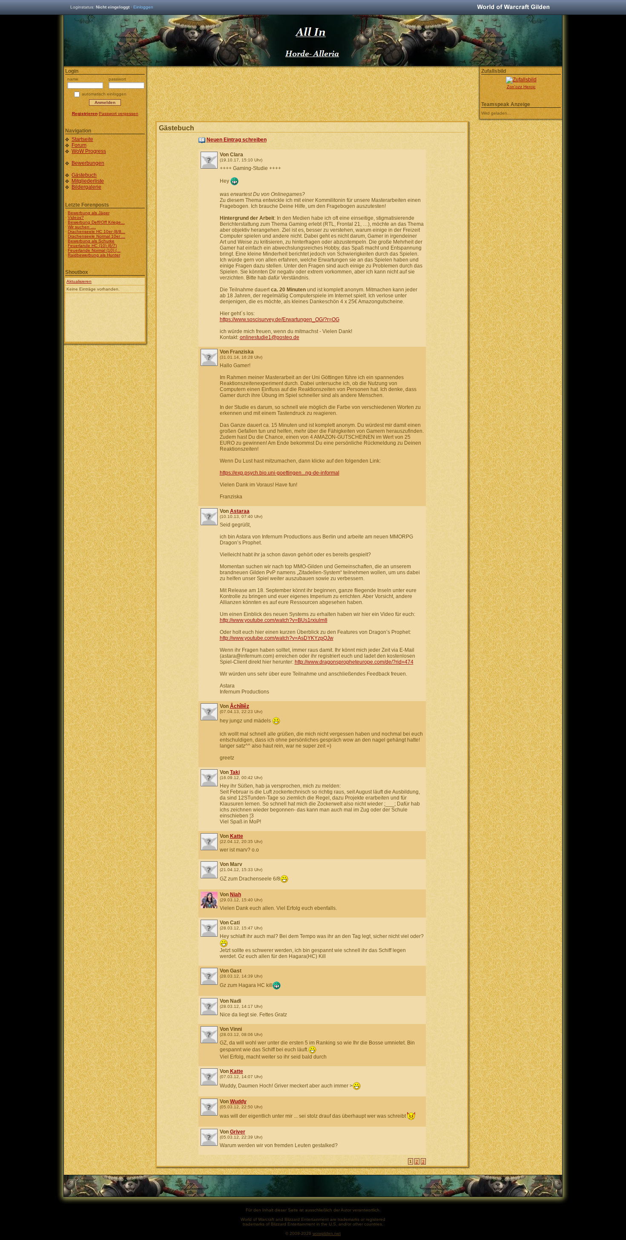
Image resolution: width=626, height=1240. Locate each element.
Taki (235, 772)
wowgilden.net (327, 1233)
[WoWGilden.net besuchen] (513, 7)
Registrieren (85, 113)
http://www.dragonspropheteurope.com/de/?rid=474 (354, 662)
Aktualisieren (79, 281)
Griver (237, 1132)
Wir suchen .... (82, 226)
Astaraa (240, 511)
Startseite (82, 139)
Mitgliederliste (88, 181)
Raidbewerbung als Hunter (94, 255)
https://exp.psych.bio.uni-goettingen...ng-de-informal (279, 473)
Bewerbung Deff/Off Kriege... (96, 222)
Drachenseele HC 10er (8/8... (96, 231)
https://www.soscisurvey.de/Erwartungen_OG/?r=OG (279, 319)
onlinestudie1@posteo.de (269, 337)
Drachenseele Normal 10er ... (96, 236)
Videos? (76, 217)
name (72, 79)
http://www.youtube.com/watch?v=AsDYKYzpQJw (276, 638)
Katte (236, 836)
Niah (235, 895)
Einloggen (143, 7)
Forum (79, 145)
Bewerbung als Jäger (88, 212)
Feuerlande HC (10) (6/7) (92, 245)
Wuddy (238, 1102)
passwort (117, 79)
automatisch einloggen (104, 94)
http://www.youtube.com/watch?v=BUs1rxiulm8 (273, 620)
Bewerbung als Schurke (91, 241)
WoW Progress (89, 151)
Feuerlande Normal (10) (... (94, 250)
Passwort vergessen (118, 113)
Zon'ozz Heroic (521, 86)
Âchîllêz (239, 706)
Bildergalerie (86, 187)
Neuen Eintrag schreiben (237, 140)
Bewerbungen (88, 163)
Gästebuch (84, 175)
